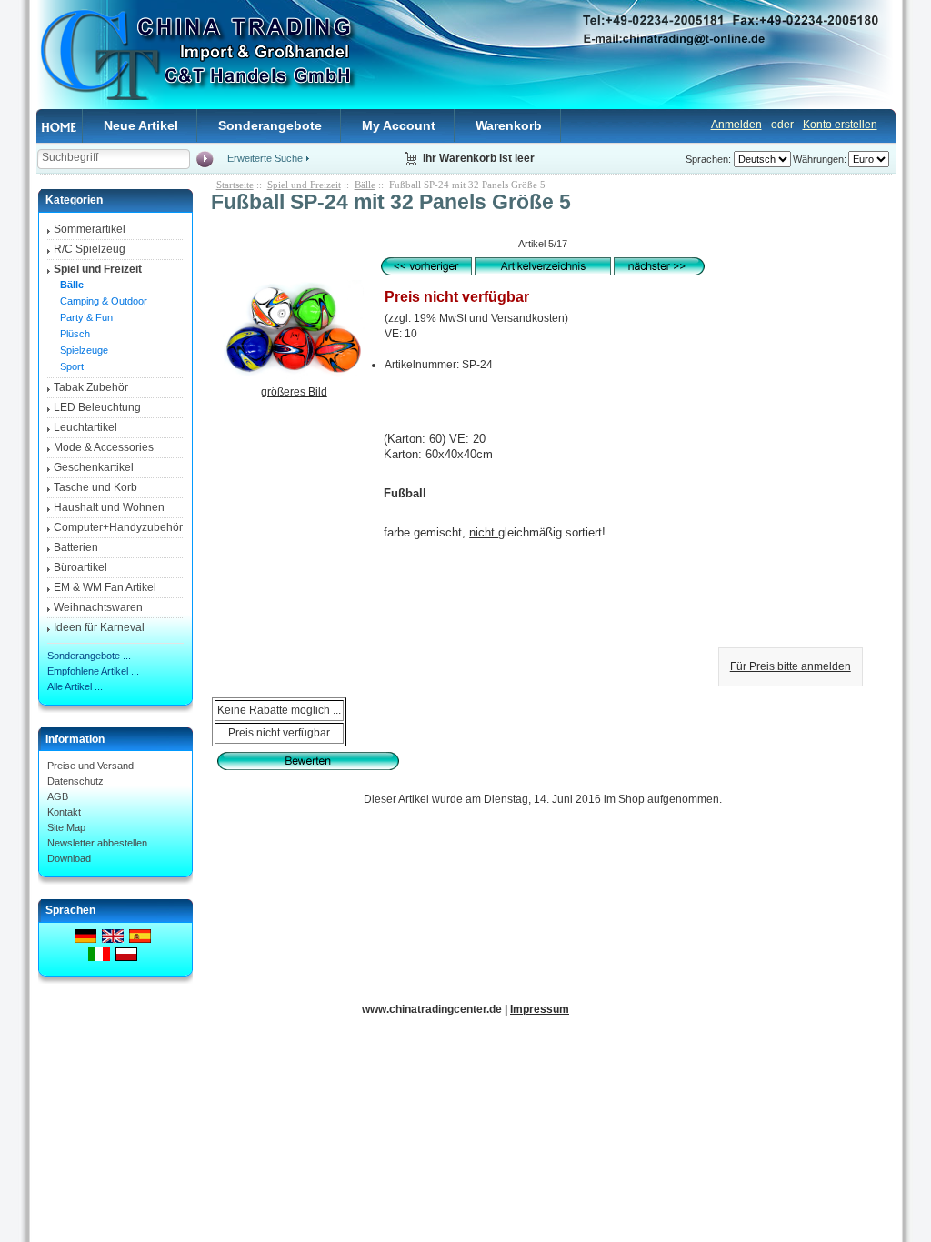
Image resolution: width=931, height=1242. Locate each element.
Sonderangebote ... (89, 655)
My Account (398, 125)
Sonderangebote (270, 125)
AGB (57, 796)
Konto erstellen (840, 124)
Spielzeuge (81, 350)
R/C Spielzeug (89, 249)
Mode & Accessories (104, 447)
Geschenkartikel (94, 467)
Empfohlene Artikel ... (93, 671)
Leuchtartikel (85, 427)
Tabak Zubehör (91, 387)
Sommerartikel (89, 229)
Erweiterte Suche (265, 158)
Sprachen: (708, 159)
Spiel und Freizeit (304, 184)
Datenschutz (75, 781)
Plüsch (72, 333)
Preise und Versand (90, 765)
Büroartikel (80, 567)
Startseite (235, 184)
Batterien (76, 547)
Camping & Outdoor (101, 300)
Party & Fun (84, 317)
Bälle (365, 184)
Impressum (539, 1009)
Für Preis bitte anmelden (790, 666)
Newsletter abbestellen (97, 842)
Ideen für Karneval (99, 627)
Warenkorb (509, 125)
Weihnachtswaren (98, 607)
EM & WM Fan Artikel (105, 587)
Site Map (66, 827)
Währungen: (819, 159)
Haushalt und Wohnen (109, 507)
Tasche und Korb (95, 487)
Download (69, 858)
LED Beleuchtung (97, 407)
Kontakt (64, 811)
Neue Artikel (141, 125)
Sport (69, 366)
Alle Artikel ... (75, 686)
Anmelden (736, 124)
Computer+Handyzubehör (118, 527)
